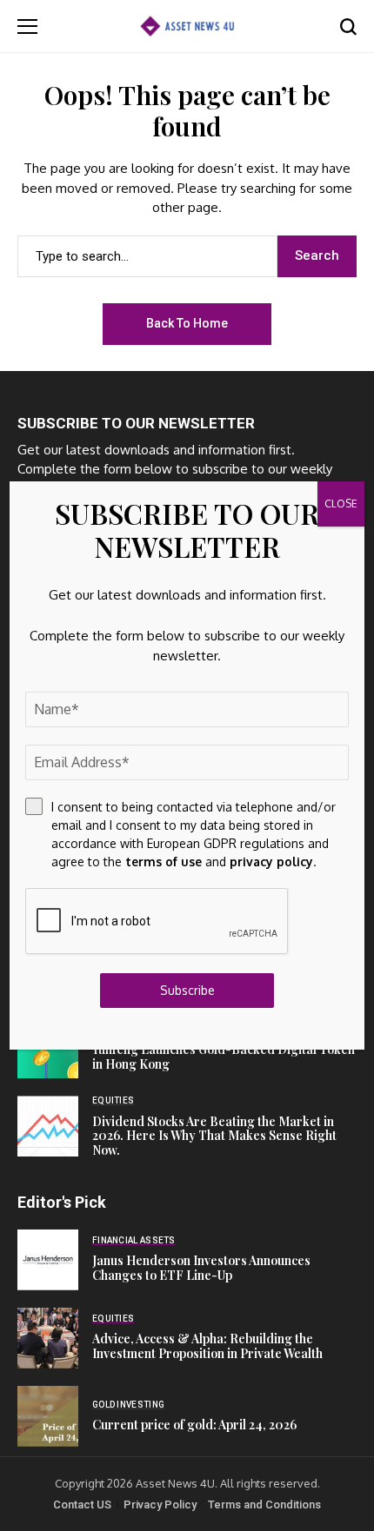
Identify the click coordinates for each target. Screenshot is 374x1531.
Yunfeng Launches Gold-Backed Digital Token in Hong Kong (223, 1056)
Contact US (82, 1504)
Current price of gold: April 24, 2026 (194, 1424)
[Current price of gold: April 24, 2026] (47, 1416)
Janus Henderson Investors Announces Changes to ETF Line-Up (201, 1267)
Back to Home (187, 323)
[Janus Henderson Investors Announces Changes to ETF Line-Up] (47, 1259)
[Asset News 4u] (187, 25)
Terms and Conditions (264, 1504)
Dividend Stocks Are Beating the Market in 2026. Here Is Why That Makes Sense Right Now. (214, 1136)
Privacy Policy (160, 1504)
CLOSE (340, 503)
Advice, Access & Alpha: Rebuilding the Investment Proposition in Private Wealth (207, 1346)
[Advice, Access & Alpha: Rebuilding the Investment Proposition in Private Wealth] (47, 1338)
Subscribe (187, 990)
